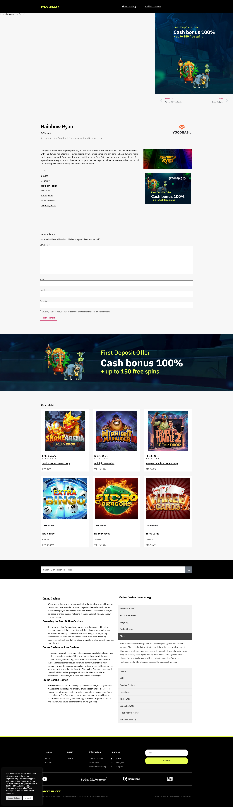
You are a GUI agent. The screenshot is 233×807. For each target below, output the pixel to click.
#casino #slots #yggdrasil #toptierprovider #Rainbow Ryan (72, 137)
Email (42, 290)
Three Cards (152, 533)
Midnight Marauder (104, 463)
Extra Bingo (48, 533)
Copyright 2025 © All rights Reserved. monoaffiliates (172, 796)
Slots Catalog (129, 6)
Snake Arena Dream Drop (56, 463)
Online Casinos (153, 6)
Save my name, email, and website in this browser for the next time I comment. (76, 312)
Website (43, 301)
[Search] (188, 569)
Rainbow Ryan (57, 126)
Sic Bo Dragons (102, 533)
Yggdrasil (46, 132)
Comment (45, 245)
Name (42, 279)
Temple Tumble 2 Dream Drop (162, 463)
